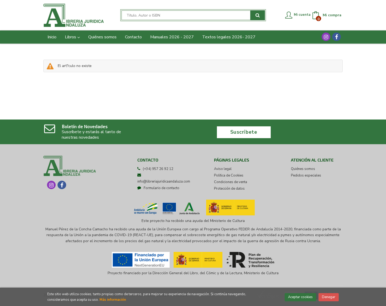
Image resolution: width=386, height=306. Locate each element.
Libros (71, 37)
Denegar (328, 297)
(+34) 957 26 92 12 (158, 169)
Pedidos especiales (306, 175)
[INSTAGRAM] (326, 37)
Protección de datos (229, 188)
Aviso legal (223, 169)
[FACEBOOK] (336, 37)
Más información (113, 299)
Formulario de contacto (161, 188)
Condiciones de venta (230, 182)
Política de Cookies (228, 175)
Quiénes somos (303, 169)
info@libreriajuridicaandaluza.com (163, 181)
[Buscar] (257, 15)
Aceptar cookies (300, 297)
